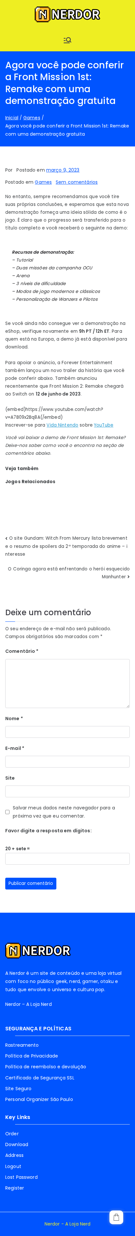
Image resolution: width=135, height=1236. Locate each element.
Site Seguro (18, 1088)
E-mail (14, 748)
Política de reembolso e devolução (45, 1066)
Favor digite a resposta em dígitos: (48, 830)
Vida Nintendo (62, 425)
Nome (14, 718)
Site (10, 778)
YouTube (103, 425)
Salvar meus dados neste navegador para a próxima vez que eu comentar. (64, 811)
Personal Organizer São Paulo (39, 1099)
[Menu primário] (67, 40)
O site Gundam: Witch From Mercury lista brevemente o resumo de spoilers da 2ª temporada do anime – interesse (66, 546)
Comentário (22, 651)
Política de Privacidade (31, 1056)
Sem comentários (77, 182)
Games (43, 182)
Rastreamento (22, 1045)
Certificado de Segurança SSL (39, 1078)
